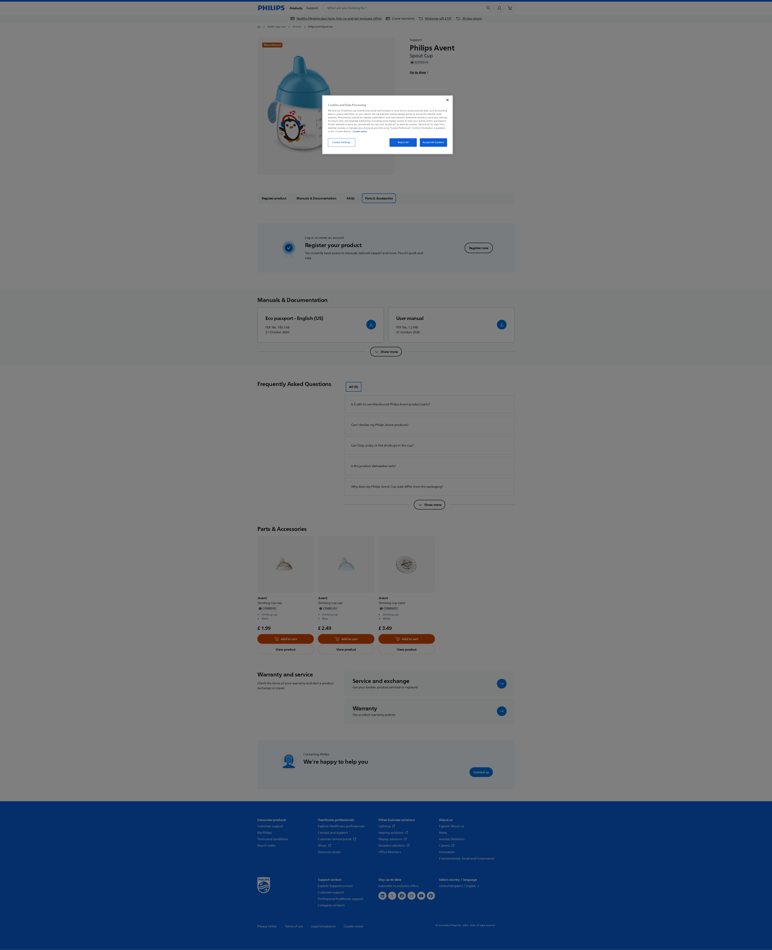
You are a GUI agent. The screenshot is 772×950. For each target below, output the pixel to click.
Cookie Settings (341, 142)
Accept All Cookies (433, 142)
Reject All (403, 142)
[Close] (447, 99)
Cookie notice (360, 131)
